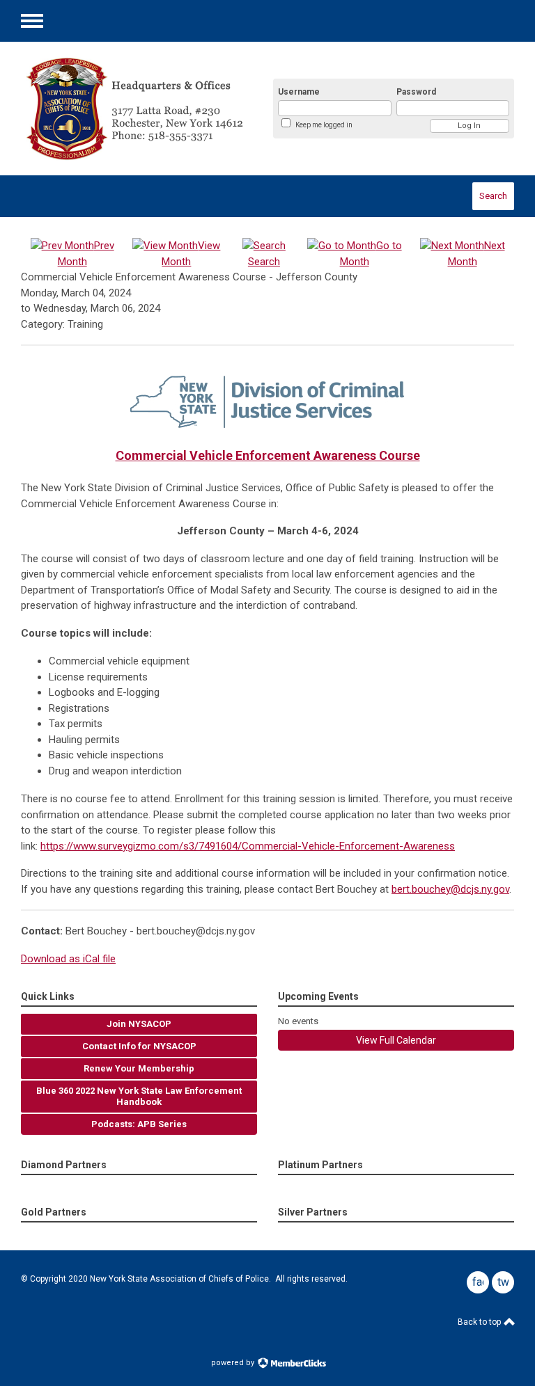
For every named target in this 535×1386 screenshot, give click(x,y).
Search (493, 196)
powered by (233, 1362)
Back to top (480, 1322)
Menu (32, 21)
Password (416, 92)
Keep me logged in (323, 125)
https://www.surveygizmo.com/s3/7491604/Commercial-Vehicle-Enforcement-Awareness (247, 846)
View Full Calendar (396, 1040)
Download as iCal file (68, 959)
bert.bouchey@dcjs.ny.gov (450, 889)
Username (299, 92)
